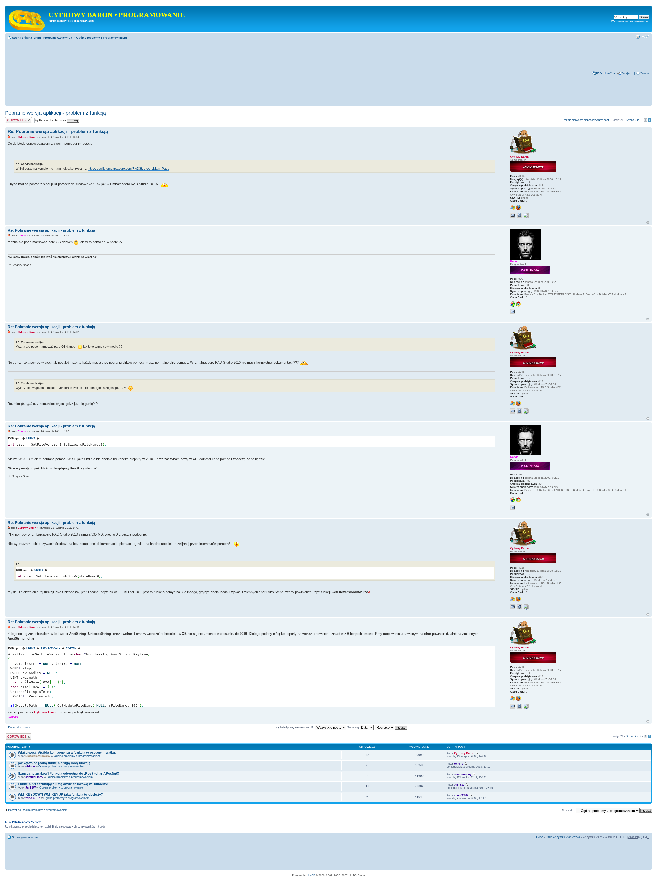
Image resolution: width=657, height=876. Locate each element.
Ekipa (539, 837)
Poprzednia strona (19, 727)
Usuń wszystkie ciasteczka (563, 837)
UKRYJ (30, 438)
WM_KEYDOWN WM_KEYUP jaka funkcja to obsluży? (60, 794)
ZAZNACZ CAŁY (50, 648)
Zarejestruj (628, 73)
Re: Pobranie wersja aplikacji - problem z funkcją (58, 131)
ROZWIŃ (71, 648)
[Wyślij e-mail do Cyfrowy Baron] (512, 215)
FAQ (599, 73)
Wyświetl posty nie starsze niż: (295, 727)
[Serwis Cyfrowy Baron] (27, 19)
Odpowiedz (12, 118)
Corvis (22, 235)
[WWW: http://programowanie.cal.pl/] (519, 215)
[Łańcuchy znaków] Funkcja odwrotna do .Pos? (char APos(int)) (68, 773)
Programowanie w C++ (58, 37)
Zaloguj (644, 73)
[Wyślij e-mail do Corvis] (512, 311)
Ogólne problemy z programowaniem (101, 37)
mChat (611, 73)
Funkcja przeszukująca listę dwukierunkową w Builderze (63, 784)
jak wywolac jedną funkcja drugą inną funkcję (54, 763)
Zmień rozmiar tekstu (645, 36)
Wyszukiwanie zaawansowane (630, 21)
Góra (647, 222)
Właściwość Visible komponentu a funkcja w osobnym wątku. (67, 752)
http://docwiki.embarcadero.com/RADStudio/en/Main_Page (128, 168)
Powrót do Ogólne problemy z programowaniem (37, 809)
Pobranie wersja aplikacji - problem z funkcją (55, 113)
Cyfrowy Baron (27, 136)
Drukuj (638, 36)
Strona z (633, 119)
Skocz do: (568, 810)
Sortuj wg (353, 727)
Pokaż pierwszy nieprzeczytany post (586, 119)
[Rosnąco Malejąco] (391, 727)
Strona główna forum (26, 37)
